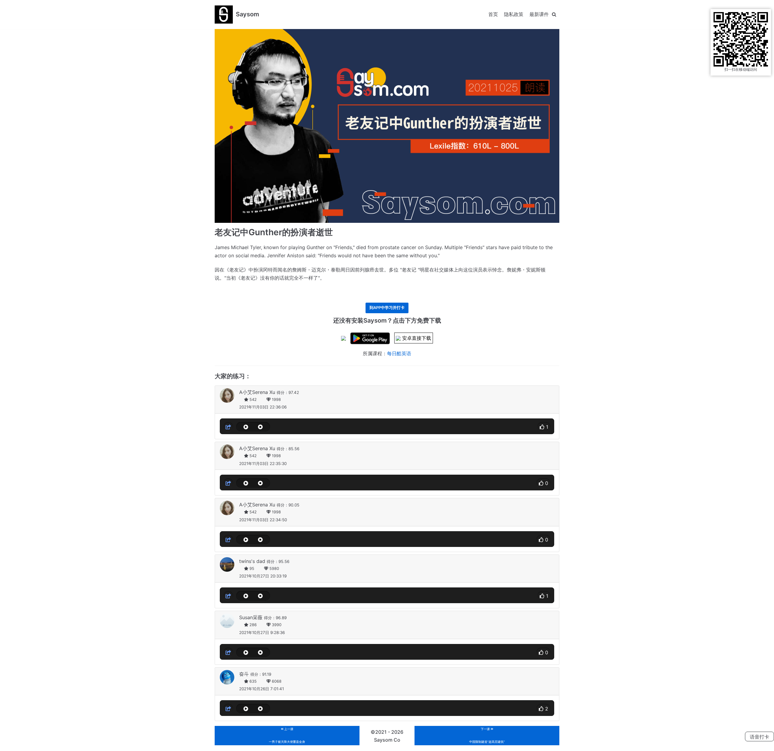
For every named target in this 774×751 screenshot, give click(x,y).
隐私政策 (513, 14)
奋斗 (244, 674)
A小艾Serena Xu (257, 392)
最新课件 (539, 14)
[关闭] (554, 14)
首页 (493, 14)
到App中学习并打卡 (387, 307)
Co (397, 740)
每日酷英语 (399, 353)
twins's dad (252, 561)
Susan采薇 (250, 617)
